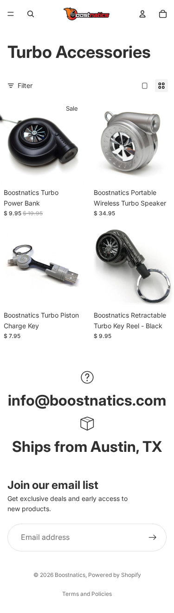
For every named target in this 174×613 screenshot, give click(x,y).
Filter (25, 85)
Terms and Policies (87, 593)
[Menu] (10, 14)
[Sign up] (152, 537)
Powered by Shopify (114, 574)
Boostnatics (70, 574)
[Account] (142, 14)
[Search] (30, 14)
